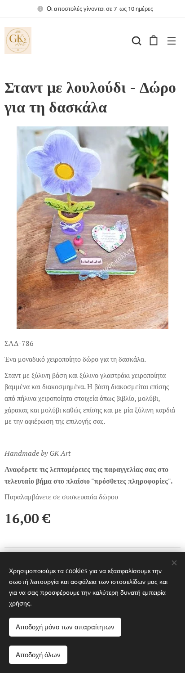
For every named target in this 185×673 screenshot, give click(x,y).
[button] (136, 40)
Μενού (172, 40)
